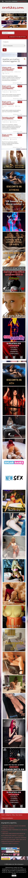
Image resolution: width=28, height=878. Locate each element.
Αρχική (3, 54)
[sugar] (14, 465)
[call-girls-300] (14, 317)
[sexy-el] (14, 458)
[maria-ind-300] (14, 581)
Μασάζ (5, 106)
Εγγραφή (20, 1)
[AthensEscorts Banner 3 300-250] (14, 211)
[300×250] (14, 169)
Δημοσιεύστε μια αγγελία (17, 37)
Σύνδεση (24, 1)
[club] (14, 438)
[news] (14, 489)
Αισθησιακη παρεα (6, 843)
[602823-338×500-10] (14, 718)
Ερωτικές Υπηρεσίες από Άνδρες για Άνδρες (12, 90)
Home (2, 815)
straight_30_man (17, 71)
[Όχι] (26, 872)
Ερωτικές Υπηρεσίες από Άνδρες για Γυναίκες (12, 137)
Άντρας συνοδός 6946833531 (7, 135)
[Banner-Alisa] (14, 627)
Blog (13, 815)
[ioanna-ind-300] (14, 558)
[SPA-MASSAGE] (14, 651)
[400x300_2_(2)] (14, 358)
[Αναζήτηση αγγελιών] (4, 49)
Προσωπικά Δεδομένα (7, 818)
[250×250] (12, 790)
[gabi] (14, 414)
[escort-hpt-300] (14, 674)
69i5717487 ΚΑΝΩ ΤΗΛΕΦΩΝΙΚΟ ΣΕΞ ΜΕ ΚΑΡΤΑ (14, 829)
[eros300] (14, 341)
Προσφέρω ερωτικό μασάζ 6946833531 (8, 118)
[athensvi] (14, 512)
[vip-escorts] (14, 192)
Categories (8, 815)
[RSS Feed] (2, 1)
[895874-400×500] (14, 747)
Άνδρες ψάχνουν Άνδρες (8, 71)
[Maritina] (14, 604)
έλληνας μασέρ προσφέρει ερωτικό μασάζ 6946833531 (8, 69)
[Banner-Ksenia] (14, 535)
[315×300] (14, 291)
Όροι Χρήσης (19, 815)
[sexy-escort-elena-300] (14, 692)
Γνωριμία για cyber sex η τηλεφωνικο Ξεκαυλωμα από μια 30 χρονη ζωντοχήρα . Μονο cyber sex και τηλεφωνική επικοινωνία (13, 839)
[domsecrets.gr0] (14, 770)
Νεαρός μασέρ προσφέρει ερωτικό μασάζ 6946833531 (8, 87)
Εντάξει (14, 875)
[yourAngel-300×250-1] (14, 231)
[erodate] (14, 250)
